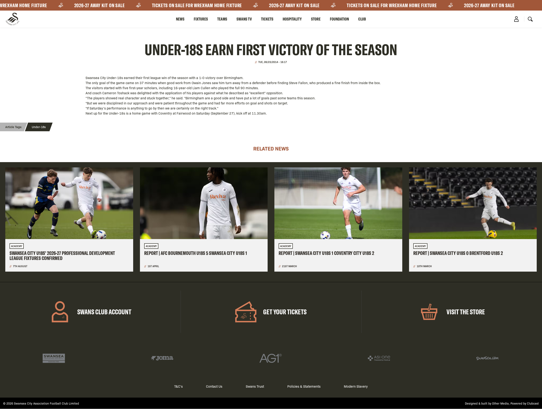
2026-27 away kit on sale (92, 5)
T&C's (178, 386)
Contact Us (214, 386)
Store (316, 19)
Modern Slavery (356, 386)
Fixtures (201, 19)
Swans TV (244, 19)
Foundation (339, 19)
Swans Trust (255, 386)
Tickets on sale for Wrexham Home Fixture (190, 5)
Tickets (267, 19)
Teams (222, 19)
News (180, 19)
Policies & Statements (304, 386)
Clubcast (533, 403)
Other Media (500, 403)
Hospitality (292, 19)
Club (362, 19)
